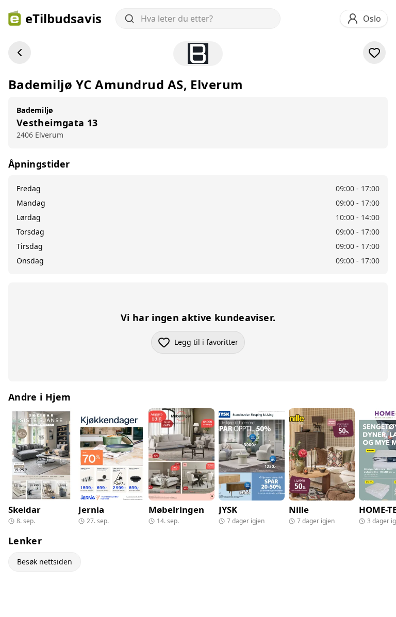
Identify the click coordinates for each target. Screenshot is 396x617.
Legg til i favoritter (209, 344)
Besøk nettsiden (44, 561)
